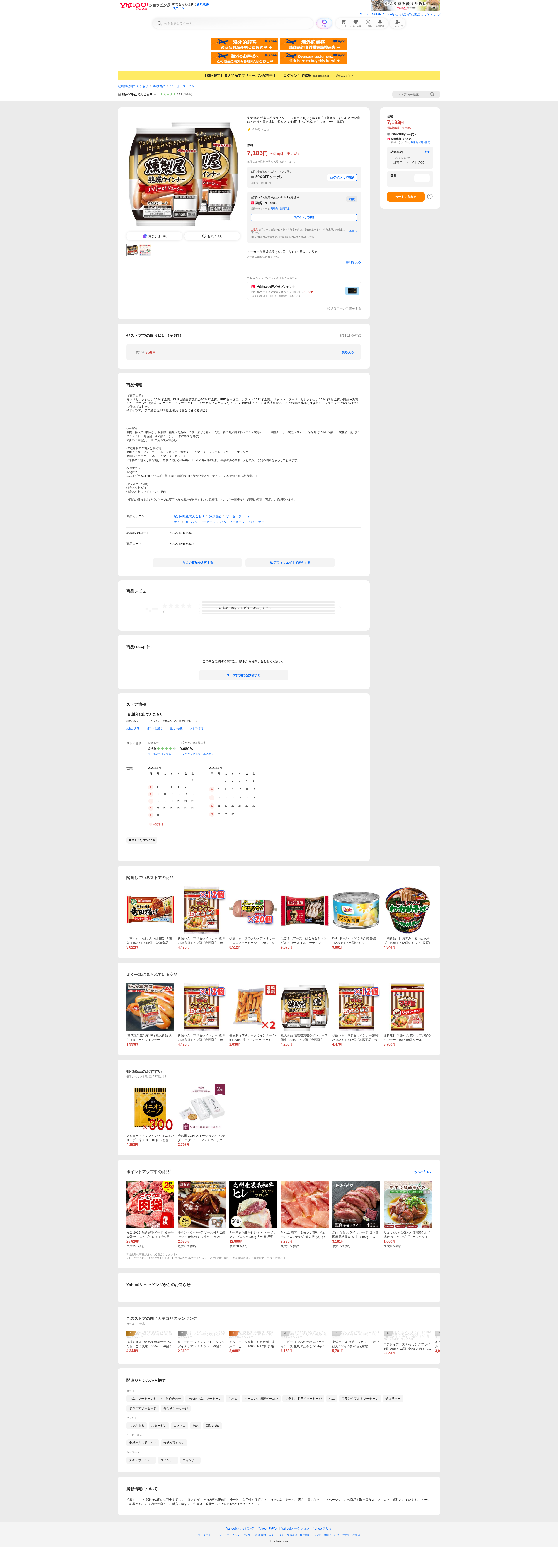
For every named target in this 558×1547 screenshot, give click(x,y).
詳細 (351, 231)
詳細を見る (353, 262)
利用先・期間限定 (280, 208)
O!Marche (212, 1425)
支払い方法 (133, 728)
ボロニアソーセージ (143, 1408)
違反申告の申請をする (345, 308)
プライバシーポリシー (211, 1535)
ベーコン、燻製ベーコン (261, 1398)
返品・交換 (176, 728)
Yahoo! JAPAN (370, 14)
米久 (196, 1425)
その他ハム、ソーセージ (204, 1398)
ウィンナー (190, 1460)
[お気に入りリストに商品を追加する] (429, 196)
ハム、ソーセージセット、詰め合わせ (155, 1398)
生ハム (233, 1398)
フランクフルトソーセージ (360, 1398)
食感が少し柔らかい (143, 1443)
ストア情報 (196, 728)
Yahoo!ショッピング (240, 1528)
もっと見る (421, 1172)
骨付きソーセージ (175, 1408)
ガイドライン (276, 1535)
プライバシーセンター (240, 1535)
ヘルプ (435, 14)
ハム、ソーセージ (232, 522)
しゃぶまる (136, 1425)
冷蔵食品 (159, 86)
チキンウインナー (141, 1460)
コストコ (180, 1425)
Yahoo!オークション (295, 1528)
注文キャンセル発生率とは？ (197, 753)
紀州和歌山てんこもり (133, 86)
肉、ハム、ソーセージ (200, 522)
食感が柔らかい (174, 1443)
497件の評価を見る (159, 753)
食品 (177, 522)
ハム (332, 1398)
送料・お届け (154, 728)
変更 (427, 151)
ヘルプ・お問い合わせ (326, 1535)
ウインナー (256, 522)
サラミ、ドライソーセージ (303, 1398)
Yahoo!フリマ (322, 1528)
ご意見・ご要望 (351, 1535)
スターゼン (159, 1425)
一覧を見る (346, 352)
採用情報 (305, 1535)
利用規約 (260, 1535)
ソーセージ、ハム (182, 86)
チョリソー (393, 1398)
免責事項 (292, 1535)
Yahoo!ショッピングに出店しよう (406, 14)
